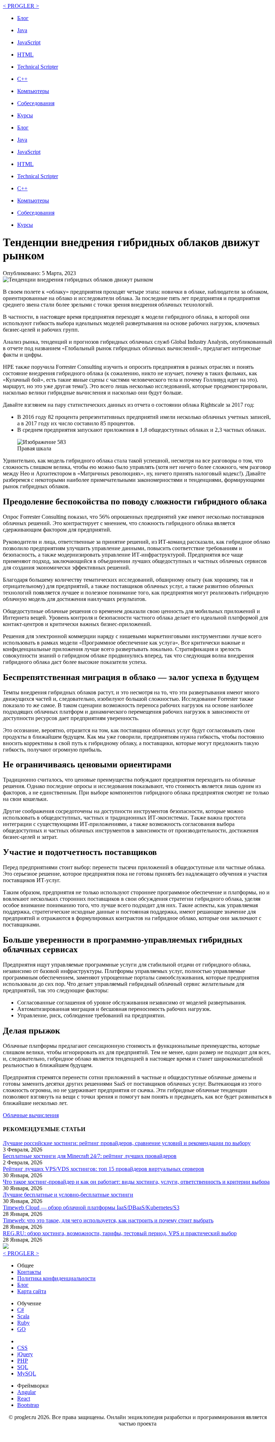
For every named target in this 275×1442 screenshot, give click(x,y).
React (23, 1398)
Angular (26, 1392)
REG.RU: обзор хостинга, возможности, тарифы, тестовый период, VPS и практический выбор (120, 1233)
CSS (22, 1348)
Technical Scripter (37, 67)
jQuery (25, 1354)
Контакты (29, 1272)
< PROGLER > (21, 6)
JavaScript (28, 42)
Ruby (23, 1323)
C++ (22, 79)
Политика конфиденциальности (56, 1278)
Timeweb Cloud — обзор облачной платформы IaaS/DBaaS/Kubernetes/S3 (91, 1207)
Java (22, 30)
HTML (25, 55)
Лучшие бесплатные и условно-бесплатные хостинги (68, 1195)
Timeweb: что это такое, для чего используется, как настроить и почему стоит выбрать (108, 1220)
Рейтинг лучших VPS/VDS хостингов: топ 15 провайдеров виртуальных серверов (103, 1169)
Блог (23, 18)
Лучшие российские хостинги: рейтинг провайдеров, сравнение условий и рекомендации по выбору (127, 1143)
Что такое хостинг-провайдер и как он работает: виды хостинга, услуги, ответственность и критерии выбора (136, 1182)
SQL (22, 1367)
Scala (23, 1316)
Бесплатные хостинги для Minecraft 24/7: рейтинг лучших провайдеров (90, 1156)
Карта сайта (31, 1291)
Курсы (25, 115)
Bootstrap (28, 1405)
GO (21, 1329)
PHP (22, 1361)
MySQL (26, 1373)
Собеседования (35, 103)
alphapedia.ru (138, 1434)
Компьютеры (33, 91)
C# (20, 1310)
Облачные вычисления (31, 1115)
